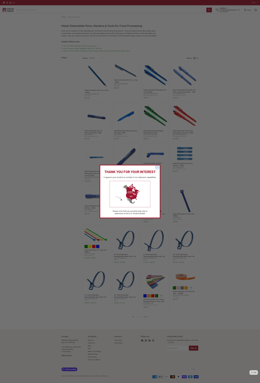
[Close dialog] (157, 167)
